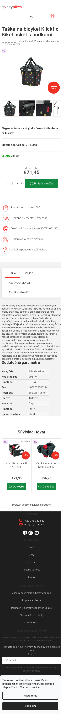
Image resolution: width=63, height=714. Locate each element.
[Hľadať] (31, 16)
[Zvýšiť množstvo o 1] (17, 183)
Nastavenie (30, 695)
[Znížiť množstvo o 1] (7, 183)
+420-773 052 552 (33, 520)
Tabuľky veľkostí (31, 569)
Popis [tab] (12, 273)
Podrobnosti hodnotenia (46, 41)
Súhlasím (30, 706)
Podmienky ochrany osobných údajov (31, 607)
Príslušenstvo (36, 371)
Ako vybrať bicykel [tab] (19, 282)
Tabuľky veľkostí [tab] (18, 292)
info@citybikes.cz (34, 524)
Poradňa (31, 562)
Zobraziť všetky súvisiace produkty (31, 504)
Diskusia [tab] (28, 273)
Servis (31, 547)
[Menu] (59, 16)
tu (38, 687)
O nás (31, 554)
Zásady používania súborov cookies (31, 593)
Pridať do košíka (43, 183)
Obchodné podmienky (32, 615)
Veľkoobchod (31, 622)
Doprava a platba (31, 600)
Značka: (13, 44)
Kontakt (31, 577)
